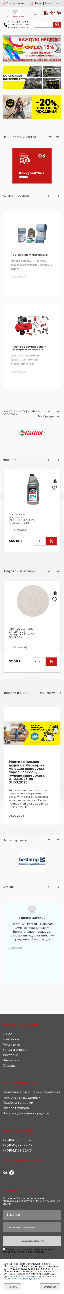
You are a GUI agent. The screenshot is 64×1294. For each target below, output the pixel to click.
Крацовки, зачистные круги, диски (31, 363)
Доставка (10, 1055)
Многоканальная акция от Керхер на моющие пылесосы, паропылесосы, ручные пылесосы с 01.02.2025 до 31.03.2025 (27, 772)
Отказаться (50, 1287)
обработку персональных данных (23, 1252)
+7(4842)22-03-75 (18, 25)
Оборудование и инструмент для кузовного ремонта (30, 350)
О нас (7, 1034)
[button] (57, 48)
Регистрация (53, 4)
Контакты (11, 1039)
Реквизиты (12, 1044)
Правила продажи (18, 1103)
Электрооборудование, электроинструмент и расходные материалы (28, 258)
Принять (12, 1287)
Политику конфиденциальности (23, 1279)
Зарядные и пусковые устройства (31, 279)
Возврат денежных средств (26, 1113)
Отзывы (9, 1065)
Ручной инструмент (22, 359)
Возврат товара (16, 1108)
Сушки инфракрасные (23, 267)
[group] (32, 107)
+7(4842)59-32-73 (18, 27)
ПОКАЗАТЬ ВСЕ (18, 287)
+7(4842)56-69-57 (18, 22)
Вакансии (11, 1060)
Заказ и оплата (15, 1050)
